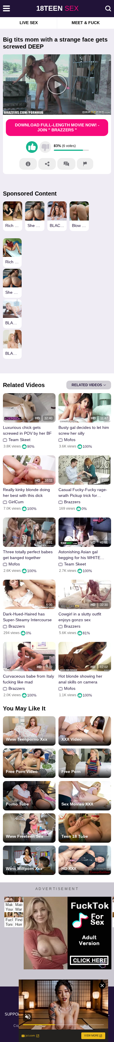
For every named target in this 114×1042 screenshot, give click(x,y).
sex (57, 8)
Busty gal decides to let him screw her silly (83, 430)
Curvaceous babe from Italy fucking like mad (28, 679)
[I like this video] (32, 147)
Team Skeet (19, 439)
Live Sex (29, 22)
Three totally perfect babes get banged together (28, 554)
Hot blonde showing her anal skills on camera (80, 679)
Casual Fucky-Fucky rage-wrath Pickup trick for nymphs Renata (82, 492)
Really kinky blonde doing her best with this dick (26, 492)
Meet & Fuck (86, 22)
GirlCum (16, 501)
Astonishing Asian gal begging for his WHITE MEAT (79, 554)
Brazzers (72, 501)
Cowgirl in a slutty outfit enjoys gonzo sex (79, 617)
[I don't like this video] (45, 147)
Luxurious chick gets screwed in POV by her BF (27, 430)
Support (14, 1014)
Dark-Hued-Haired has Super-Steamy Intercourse (27, 617)
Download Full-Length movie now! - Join (57, 127)
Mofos (69, 439)
